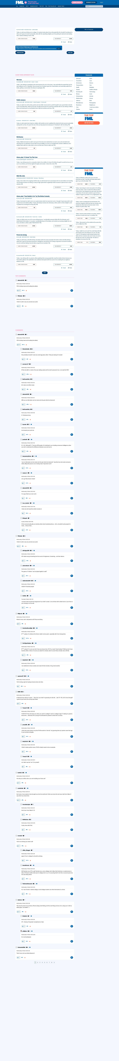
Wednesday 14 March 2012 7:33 (28, 459)
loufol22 (20, 772)
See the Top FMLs (88, 123)
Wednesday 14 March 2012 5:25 (23, 283)
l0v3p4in (25, 916)
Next (45, 272)
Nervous (19, 79)
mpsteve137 (21, 676)
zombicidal (20, 788)
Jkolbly (24, 595)
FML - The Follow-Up (50, 6)
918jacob (20, 613)
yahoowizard (26, 565)
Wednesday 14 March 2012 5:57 (28, 397)
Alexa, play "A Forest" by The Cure (27, 157)
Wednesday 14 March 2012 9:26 (28, 569)
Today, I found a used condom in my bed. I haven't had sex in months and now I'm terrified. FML (88, 214)
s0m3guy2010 (26, 550)
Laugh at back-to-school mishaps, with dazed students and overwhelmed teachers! (38, 48)
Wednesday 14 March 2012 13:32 (28, 887)
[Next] (54, 962)
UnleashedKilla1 (22, 947)
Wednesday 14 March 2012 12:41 (28, 584)
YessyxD (25, 708)
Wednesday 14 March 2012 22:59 (28, 934)
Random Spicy (34, 6)
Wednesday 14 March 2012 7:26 (28, 443)
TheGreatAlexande (27, 883)
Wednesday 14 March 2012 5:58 (28, 412)
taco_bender (26, 503)
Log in (101, 2)
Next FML (70, 52)
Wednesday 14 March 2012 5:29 (23, 950)
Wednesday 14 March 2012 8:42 (28, 663)
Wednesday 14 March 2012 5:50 (28, 367)
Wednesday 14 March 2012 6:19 (28, 808)
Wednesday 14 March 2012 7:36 (28, 646)
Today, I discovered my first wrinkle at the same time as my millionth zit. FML (88, 223)
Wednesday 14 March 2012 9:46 (28, 476)
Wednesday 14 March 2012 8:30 (28, 711)
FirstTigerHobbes (27, 643)
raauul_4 (25, 473)
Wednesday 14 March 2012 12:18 (28, 744)
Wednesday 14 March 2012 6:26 (28, 427)
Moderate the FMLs (90, 2)
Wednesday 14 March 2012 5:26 (23, 679)
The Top (42, 6)
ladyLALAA (25, 660)
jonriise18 (25, 439)
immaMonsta (26, 865)
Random (22, 6)
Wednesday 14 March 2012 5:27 (23, 776)
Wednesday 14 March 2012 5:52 (28, 382)
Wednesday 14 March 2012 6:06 (28, 919)
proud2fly (25, 724)
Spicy (27, 6)
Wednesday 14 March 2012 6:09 (28, 631)
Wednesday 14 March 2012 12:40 (28, 823)
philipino (25, 931)
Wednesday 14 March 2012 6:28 (28, 853)
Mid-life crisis (21, 176)
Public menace (21, 100)
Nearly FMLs (61, 6)
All (17, 6)
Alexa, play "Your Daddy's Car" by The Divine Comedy (33, 196)
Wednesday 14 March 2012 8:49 (28, 728)
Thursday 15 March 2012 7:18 (27, 599)
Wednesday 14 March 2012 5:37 (28, 352)
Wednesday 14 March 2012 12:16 (28, 868)
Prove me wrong (22, 235)
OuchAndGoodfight (28, 628)
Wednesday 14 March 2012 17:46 (28, 506)
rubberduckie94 (27, 580)
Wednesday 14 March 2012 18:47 (28, 760)
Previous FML (20, 52)
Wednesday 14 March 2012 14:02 (28, 491)
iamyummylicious (27, 456)
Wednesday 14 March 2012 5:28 (23, 839)
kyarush (25, 424)
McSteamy (20, 137)
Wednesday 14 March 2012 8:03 (28, 554)
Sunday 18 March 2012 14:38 (27, 521)
